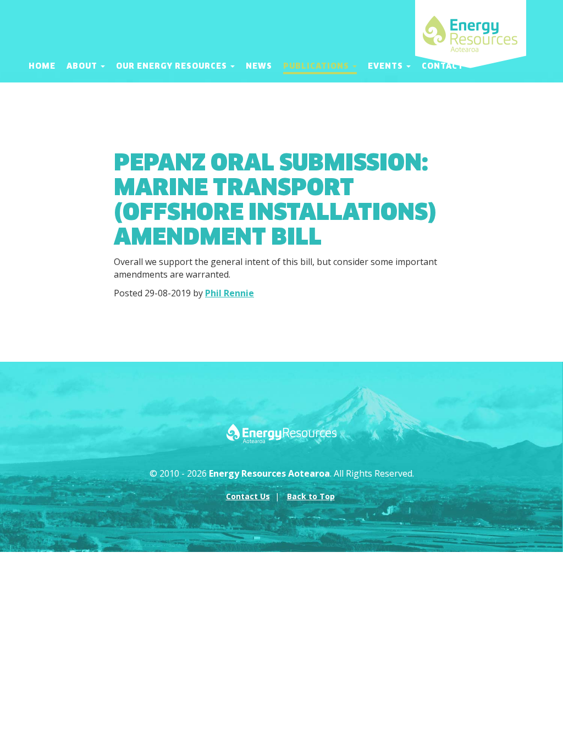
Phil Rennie (229, 293)
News (259, 66)
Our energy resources (172, 66)
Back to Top (311, 496)
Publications (317, 66)
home (42, 66)
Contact (442, 66)
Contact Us (248, 496)
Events (386, 66)
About (83, 66)
